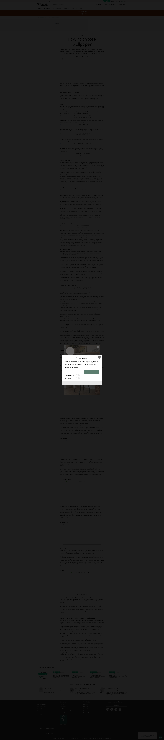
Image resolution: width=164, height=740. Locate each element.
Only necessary (69, 371)
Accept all (91, 372)
